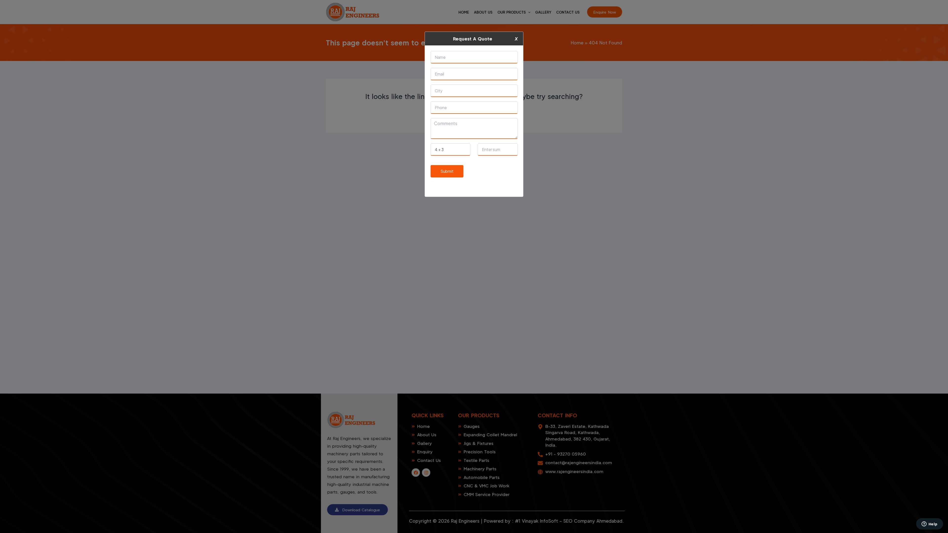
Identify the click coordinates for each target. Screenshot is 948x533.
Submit (447, 171)
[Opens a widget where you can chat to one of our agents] (929, 524)
